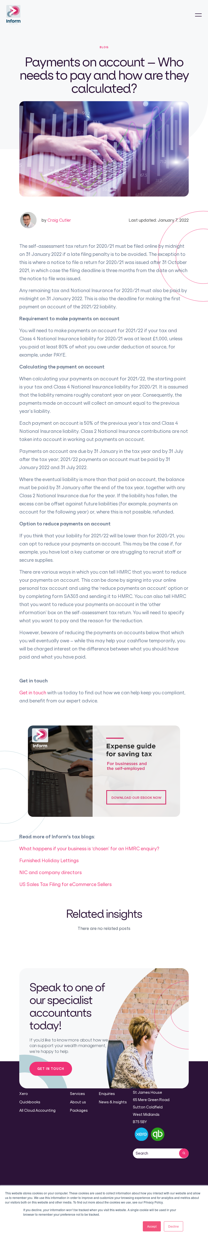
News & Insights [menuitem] (113, 1102)
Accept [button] (152, 1226)
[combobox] (156, 1153)
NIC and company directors (50, 872)
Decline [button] (173, 1226)
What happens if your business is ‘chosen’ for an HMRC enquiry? (89, 848)
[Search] (184, 1153)
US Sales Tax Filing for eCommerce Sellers (65, 884)
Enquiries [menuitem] (107, 1093)
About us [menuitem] (78, 1102)
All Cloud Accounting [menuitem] (37, 1110)
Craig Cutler (56, 220)
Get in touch (32, 692)
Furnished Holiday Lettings (49, 860)
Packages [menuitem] (79, 1110)
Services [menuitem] (77, 1093)
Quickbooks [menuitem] (29, 1102)
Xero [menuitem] (23, 1093)
